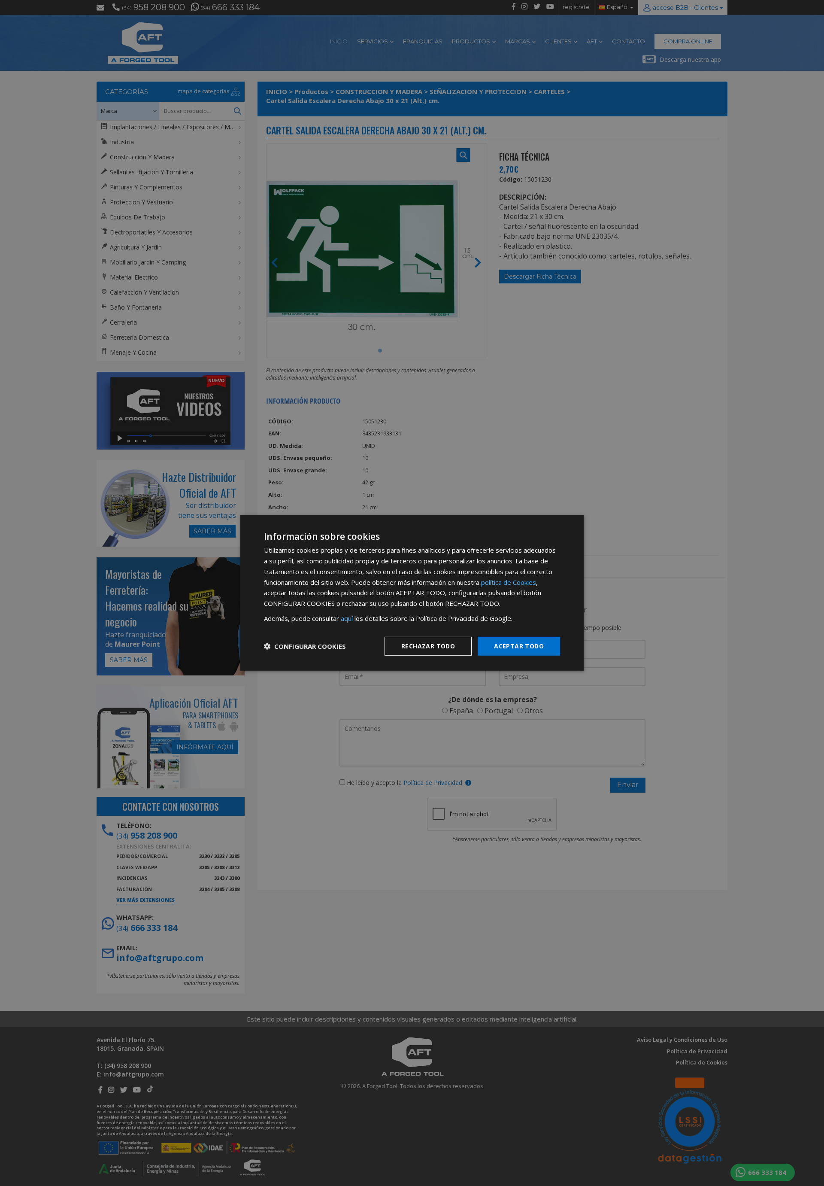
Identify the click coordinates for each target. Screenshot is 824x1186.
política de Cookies (508, 582)
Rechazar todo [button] (428, 646)
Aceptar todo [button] (519, 646)
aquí (347, 618)
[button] (305, 646)
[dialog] (412, 593)
